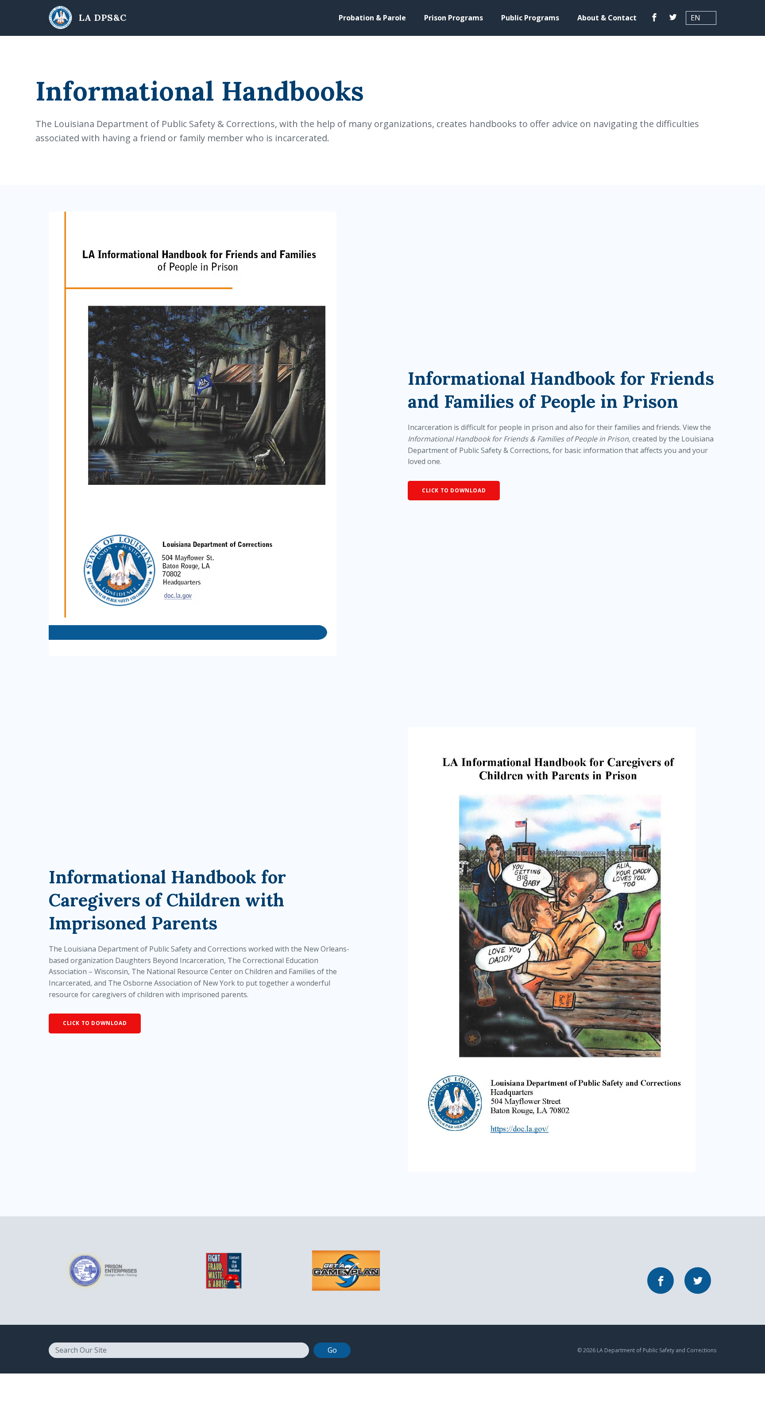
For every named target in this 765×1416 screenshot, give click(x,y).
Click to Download (454, 490)
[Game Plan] (346, 1270)
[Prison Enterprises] (101, 1270)
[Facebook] (654, 18)
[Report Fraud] (223, 1270)
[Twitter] (673, 18)
